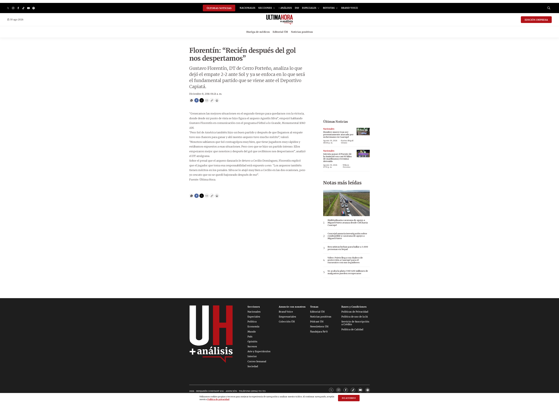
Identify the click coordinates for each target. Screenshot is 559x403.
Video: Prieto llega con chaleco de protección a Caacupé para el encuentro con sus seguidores (345, 260)
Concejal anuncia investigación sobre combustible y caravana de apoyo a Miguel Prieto (347, 236)
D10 (297, 8)
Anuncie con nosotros (292, 306)
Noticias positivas (302, 31)
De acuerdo (349, 398)
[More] (274, 8)
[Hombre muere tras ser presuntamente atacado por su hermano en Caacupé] (363, 131)
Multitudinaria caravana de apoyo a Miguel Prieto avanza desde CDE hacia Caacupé (348, 222)
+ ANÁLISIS (285, 8)
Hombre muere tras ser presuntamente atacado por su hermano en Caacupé (338, 134)
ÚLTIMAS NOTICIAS (219, 8)
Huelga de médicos (258, 31)
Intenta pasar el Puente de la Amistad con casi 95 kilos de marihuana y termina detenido (337, 158)
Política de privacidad (218, 399)
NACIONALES (247, 8)
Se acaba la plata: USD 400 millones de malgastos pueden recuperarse (348, 272)
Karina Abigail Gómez (347, 141)
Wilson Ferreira (346, 166)
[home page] (279, 20)
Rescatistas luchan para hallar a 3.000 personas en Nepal (348, 248)
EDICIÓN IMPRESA (536, 19)
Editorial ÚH (280, 31)
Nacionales (328, 129)
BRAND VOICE (349, 8)
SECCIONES (265, 8)
